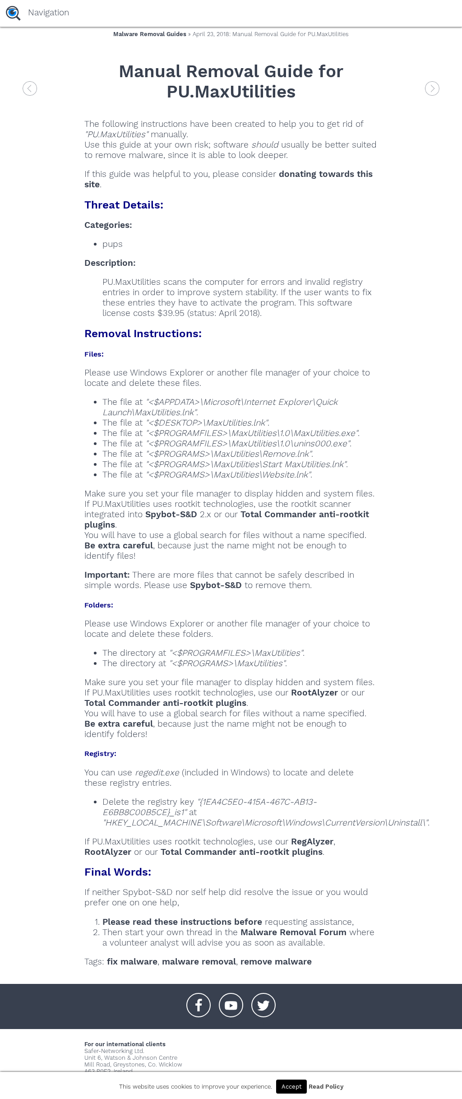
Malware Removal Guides (149, 34)
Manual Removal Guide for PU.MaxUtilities (231, 81)
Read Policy (326, 1086)
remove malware (276, 961)
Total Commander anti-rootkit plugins (165, 703)
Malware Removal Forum (293, 932)
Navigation (48, 12)
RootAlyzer (314, 692)
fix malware (132, 961)
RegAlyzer (312, 841)
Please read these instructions (166, 922)
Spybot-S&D (171, 514)
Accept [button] (291, 1086)
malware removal (199, 961)
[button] (198, 1000)
